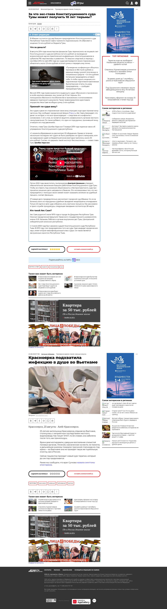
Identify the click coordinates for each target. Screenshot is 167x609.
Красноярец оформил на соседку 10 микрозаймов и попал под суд (120, 99)
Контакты (47, 570)
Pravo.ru (72, 113)
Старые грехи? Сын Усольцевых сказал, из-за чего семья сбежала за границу (124, 412)
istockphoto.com (42, 415)
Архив (39, 24)
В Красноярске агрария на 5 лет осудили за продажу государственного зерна (49, 278)
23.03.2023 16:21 (34, 9)
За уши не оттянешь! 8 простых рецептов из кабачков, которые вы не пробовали (125, 427)
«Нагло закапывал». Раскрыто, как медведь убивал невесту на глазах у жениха (124, 143)
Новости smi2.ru (36, 347)
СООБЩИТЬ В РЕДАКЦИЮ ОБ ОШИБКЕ (87, 570)
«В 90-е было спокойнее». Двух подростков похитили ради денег (124, 112)
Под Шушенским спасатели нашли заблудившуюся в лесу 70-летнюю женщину (120, 90)
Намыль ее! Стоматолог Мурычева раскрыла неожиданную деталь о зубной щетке (124, 442)
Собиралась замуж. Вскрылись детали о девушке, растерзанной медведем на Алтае (123, 120)
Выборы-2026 (67, 570)
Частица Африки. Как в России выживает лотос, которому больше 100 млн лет (124, 150)
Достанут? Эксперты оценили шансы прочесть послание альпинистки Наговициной (125, 128)
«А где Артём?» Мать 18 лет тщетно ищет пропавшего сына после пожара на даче (124, 405)
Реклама (57, 570)
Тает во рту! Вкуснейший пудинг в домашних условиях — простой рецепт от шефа (124, 435)
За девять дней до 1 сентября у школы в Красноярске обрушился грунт (120, 81)
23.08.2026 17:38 (34, 354)
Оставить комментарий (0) (83, 249)
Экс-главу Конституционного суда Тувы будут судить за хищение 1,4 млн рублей (48, 285)
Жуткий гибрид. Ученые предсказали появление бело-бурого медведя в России (125, 420)
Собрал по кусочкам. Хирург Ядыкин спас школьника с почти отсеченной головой (125, 135)
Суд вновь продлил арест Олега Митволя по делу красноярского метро (86, 285)
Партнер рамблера (64, 600)
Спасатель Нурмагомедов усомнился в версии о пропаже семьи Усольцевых (120, 71)
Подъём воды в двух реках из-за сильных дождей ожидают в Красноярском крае (49, 501)
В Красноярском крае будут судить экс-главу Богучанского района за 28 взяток (49, 293)
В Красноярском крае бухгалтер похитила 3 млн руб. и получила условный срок (85, 278)
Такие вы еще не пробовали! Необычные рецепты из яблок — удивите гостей (120, 62)
